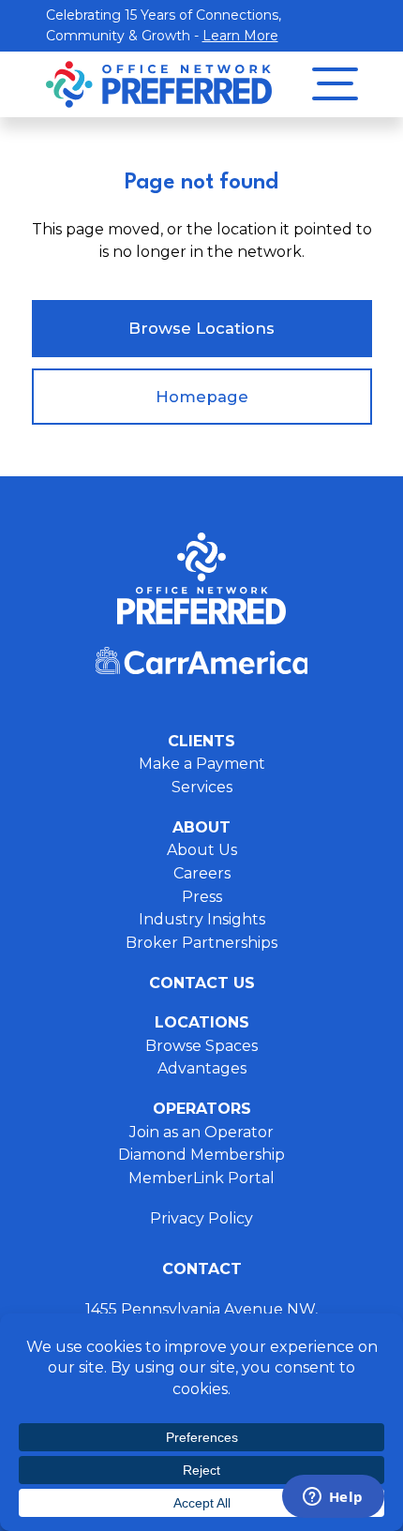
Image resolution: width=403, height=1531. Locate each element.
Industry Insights (202, 919)
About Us (202, 850)
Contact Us (202, 983)
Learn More (240, 35)
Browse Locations (201, 328)
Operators (202, 1109)
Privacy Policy (201, 1218)
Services (202, 787)
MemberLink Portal (201, 1178)
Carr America (201, 660)
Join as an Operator (201, 1132)
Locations (202, 1022)
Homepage (202, 396)
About (201, 827)
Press (202, 897)
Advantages (201, 1068)
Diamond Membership (201, 1154)
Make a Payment (202, 764)
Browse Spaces (201, 1046)
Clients (201, 741)
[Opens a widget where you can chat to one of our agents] (332, 1498)
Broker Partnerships (201, 943)
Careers (202, 873)
